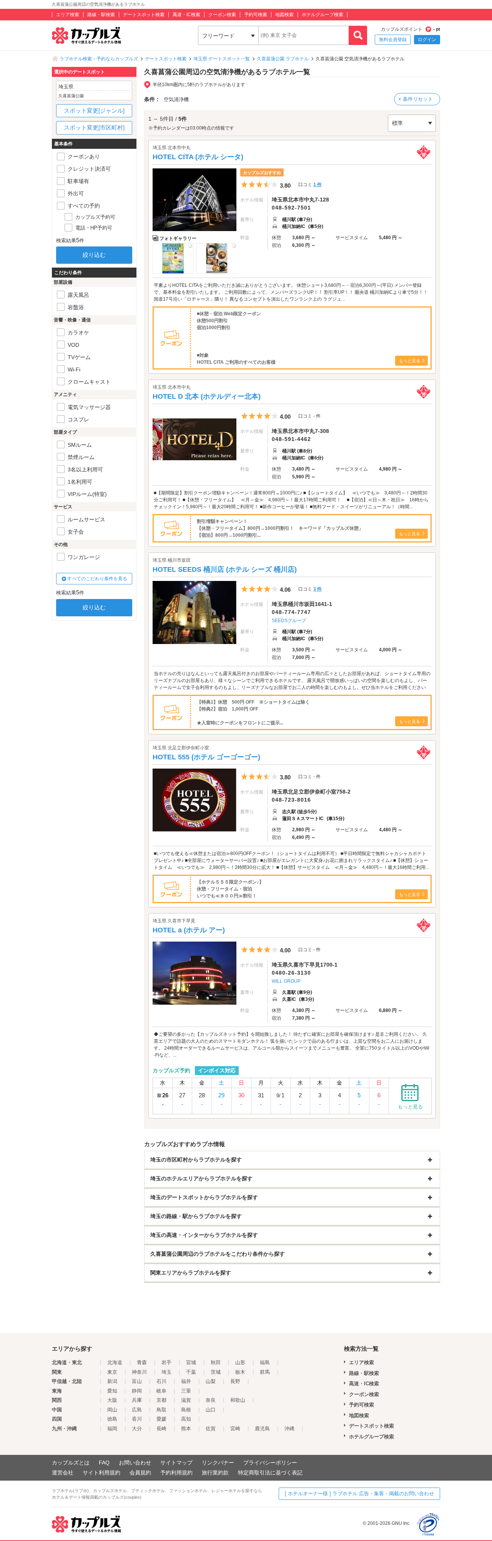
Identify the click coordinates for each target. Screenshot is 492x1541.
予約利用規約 (176, 1472)
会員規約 (140, 1472)
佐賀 (211, 1428)
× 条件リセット (415, 99)
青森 (142, 1362)
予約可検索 (255, 14)
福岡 (112, 1428)
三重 (186, 1391)
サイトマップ (176, 1462)
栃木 (240, 1372)
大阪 (112, 1400)
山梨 (211, 1381)
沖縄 (289, 1428)
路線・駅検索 (101, 14)
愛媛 (161, 1419)
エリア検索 (67, 14)
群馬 (265, 1372)
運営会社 (62, 1472)
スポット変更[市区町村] (94, 127)
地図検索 (284, 14)
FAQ (104, 1462)
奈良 (211, 1400)
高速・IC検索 (186, 14)
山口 (211, 1410)
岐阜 (161, 1391)
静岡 (137, 1391)
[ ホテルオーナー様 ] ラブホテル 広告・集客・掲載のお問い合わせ (359, 1493)
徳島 (112, 1419)
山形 (240, 1362)
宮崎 (235, 1428)
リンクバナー (218, 1462)
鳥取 (161, 1410)
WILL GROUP (286, 981)
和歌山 (237, 1400)
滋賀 (186, 1400)
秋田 (216, 1362)
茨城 (216, 1372)
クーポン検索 (222, 14)
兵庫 (137, 1400)
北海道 (114, 1362)
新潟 (112, 1381)
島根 (186, 1410)
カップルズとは (71, 1462)
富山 (137, 1381)
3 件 (317, 589)
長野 (235, 1381)
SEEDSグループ (289, 620)
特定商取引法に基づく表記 (270, 1472)
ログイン (427, 39)
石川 (161, 1381)
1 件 (317, 184)
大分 (137, 1428)
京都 (161, 1400)
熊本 (186, 1428)
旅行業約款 (215, 1472)
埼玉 (166, 1372)
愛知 (112, 1391)
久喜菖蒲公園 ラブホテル (283, 59)
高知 (186, 1419)
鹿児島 (262, 1428)
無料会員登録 (393, 39)
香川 (137, 1419)
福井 (186, 1381)
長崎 (161, 1428)
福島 (265, 1362)
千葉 (191, 1372)
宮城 (191, 1362)
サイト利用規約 (101, 1472)
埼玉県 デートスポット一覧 (221, 59)
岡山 (112, 1410)
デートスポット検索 (144, 14)
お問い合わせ (135, 1462)
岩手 (166, 1362)
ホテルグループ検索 (322, 14)
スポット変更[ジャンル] (94, 110)
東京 (112, 1372)
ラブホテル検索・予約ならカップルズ (99, 59)
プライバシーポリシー (270, 1462)
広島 (137, 1410)
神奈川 (139, 1372)
